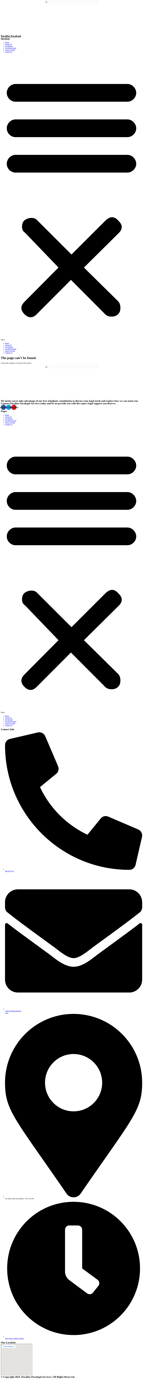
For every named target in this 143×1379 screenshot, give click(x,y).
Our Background (10, 48)
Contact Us (8, 52)
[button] (71, 197)
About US (8, 44)
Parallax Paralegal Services (11, 37)
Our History (9, 46)
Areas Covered (10, 50)
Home (7, 42)
